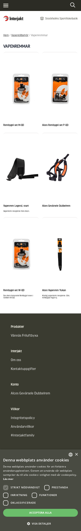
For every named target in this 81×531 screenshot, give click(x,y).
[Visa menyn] (5, 5)
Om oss (16, 359)
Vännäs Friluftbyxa (24, 335)
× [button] (76, 454)
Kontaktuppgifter (23, 368)
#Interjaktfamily (22, 435)
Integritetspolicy (23, 417)
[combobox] (71, 455)
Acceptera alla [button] (40, 512)
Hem (6, 35)
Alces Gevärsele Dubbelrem (30, 393)
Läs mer (8, 479)
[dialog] (40, 490)
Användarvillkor (22, 426)
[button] (40, 523)
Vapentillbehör (19, 35)
